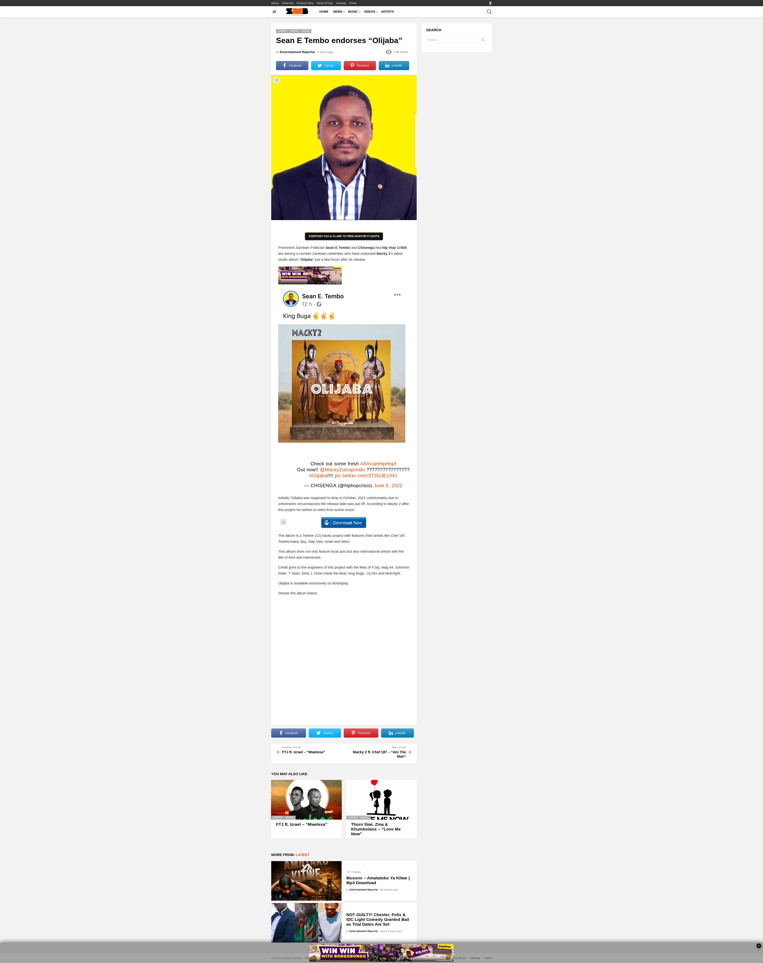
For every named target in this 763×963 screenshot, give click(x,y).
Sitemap (341, 3)
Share (276, 80)
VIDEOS (369, 11)
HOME (323, 11)
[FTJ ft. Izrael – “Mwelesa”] (306, 800)
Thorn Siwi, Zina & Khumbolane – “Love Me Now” (376, 829)
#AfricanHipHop (377, 463)
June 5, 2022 (388, 485)
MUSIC (353, 11)
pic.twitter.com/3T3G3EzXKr (366, 475)
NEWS (337, 11)
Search (483, 40)
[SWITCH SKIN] (490, 3)
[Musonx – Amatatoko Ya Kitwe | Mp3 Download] (306, 881)
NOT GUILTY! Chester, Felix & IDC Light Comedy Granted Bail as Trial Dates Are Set (377, 919)
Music (290, 817)
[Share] (344, 523)
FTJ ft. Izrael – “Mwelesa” (301, 824)
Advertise (287, 3)
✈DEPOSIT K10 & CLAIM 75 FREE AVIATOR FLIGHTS (344, 236)
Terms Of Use (325, 3)
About (275, 3)
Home (352, 3)
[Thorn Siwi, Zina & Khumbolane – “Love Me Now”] (381, 800)
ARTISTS (387, 11)
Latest (278, 817)
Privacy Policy (305, 3)
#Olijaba (318, 475)
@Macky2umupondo (342, 469)
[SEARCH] (489, 12)
